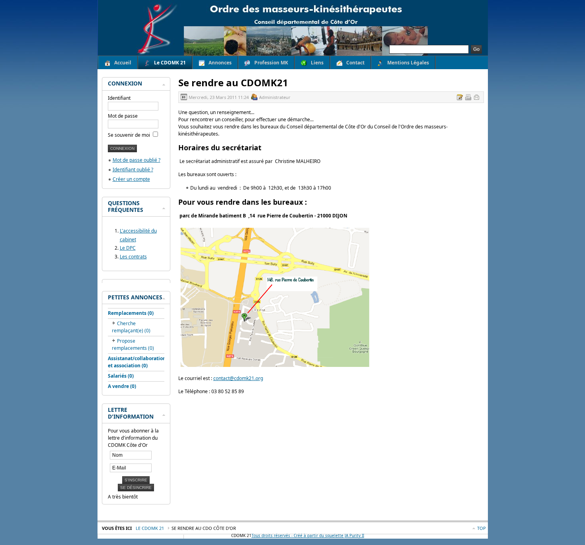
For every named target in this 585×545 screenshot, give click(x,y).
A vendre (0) (122, 386)
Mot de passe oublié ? (136, 160)
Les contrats (133, 256)
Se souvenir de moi (129, 135)
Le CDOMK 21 (150, 528)
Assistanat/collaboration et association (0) (137, 362)
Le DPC (128, 247)
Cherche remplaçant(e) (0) (131, 327)
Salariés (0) (121, 375)
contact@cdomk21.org (238, 378)
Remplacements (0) (131, 313)
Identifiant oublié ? (133, 169)
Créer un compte (131, 179)
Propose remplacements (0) (133, 344)
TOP (481, 528)
